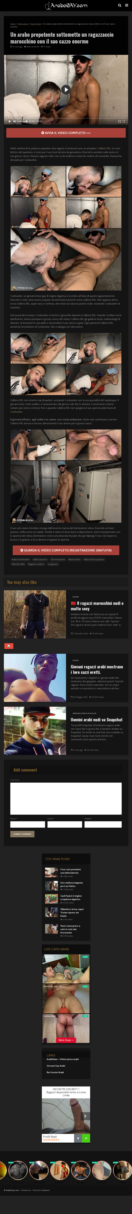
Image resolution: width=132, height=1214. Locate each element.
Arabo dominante (20, 559)
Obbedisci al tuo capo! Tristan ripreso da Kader (72, 912)
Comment (14, 780)
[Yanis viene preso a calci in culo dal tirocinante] (51, 928)
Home (13, 24)
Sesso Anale (35, 24)
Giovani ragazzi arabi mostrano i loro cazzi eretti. (97, 669)
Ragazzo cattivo (36, 564)
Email (50, 819)
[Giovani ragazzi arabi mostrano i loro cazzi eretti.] (35, 677)
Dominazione (58, 559)
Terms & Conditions (41, 1190)
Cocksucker (16, 411)
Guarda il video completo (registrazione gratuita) (67, 550)
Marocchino (74, 559)
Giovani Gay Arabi (56, 1065)
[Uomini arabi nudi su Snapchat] (35, 730)
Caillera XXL (104, 148)
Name (13, 819)
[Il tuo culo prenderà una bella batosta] (51, 872)
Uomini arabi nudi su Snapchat (97, 719)
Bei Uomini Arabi (55, 1072)
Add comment (33, 46)
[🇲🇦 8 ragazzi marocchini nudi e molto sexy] (35, 614)
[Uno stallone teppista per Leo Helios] (51, 885)
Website (88, 819)
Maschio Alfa (18, 564)
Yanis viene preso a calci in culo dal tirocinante (70, 929)
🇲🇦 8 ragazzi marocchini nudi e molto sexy (97, 605)
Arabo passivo (40, 559)
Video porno (23, 24)
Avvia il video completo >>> (67, 133)
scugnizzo (53, 564)
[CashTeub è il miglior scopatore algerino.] (51, 898)
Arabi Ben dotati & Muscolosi (84, 713)
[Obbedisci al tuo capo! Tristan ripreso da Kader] (51, 911)
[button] (38, 181)
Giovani (76, 597)
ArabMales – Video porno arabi (63, 1059)
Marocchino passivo (94, 559)
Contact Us (26, 1190)
